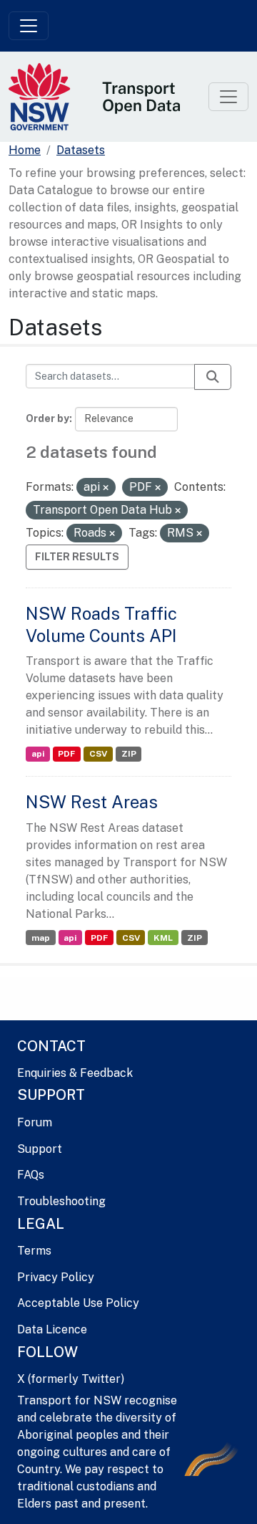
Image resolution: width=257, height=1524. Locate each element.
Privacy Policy (55, 1277)
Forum (34, 1122)
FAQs (30, 1175)
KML (163, 938)
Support (39, 1149)
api (37, 754)
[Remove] (106, 488)
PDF (66, 754)
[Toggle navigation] (29, 25)
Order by (47, 418)
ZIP (128, 754)
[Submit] (212, 377)
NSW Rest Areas (92, 802)
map (40, 938)
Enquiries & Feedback (75, 1073)
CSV (98, 754)
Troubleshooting (61, 1201)
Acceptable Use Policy (78, 1303)
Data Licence (52, 1329)
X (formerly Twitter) (70, 1379)
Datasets (80, 150)
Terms (34, 1250)
